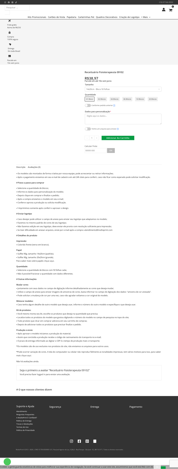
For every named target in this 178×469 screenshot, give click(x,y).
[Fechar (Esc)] (18, 460)
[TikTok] (16, 2)
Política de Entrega (23, 421)
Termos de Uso (22, 427)
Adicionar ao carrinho (117, 138)
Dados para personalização (102, 111)
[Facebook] (9, 2)
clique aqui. (49, 261)
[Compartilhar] (13, 460)
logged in (41, 374)
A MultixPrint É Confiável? (26, 417)
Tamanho (89, 84)
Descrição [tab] (20, 167)
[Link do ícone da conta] (164, 9)
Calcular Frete (91, 146)
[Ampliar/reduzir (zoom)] (2, 460)
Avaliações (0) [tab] (34, 167)
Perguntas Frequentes (25, 414)
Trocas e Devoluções (24, 424)
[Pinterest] (12, 2)
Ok (110, 150)
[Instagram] (5, 2)
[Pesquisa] (7, 12)
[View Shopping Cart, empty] (170, 9)
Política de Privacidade (25, 430)
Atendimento (21, 411)
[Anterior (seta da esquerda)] (2, 464)
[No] (163, 467)
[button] (149, 17)
